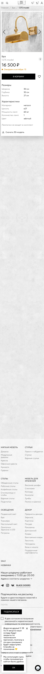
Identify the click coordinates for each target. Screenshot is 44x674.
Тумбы (28, 498)
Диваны (5, 451)
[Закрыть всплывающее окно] (26, 628)
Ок (13, 667)
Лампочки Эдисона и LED (8, 528)
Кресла (4, 460)
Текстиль (29, 540)
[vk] (12, 585)
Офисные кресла (9, 464)
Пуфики (4, 470)
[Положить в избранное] (39, 77)
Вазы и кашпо (31, 547)
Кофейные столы (9, 489)
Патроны (5, 533)
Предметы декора (33, 514)
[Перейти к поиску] (8, 3)
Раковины (30, 527)
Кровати (5, 467)
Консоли (29, 495)
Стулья (29, 447)
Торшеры (5, 521)
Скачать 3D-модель (15, 132)
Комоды (29, 492)
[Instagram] (7, 585)
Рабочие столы (8, 486)
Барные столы (8, 498)
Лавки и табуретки (34, 451)
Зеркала (29, 517)
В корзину (18, 76)
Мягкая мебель (9, 447)
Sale (3, 561)
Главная (5, 8)
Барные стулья (32, 458)
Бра (13, 8)
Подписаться (11, 611)
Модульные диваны (6, 456)
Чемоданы (30, 544)
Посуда (28, 524)
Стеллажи (30, 488)
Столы (4, 478)
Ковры (28, 534)
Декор (28, 510)
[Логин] (41, 3)
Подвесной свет (8, 514)
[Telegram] (2, 585)
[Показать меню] (3, 3)
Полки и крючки (33, 502)
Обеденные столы (9, 483)
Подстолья (6, 502)
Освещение (7, 510)
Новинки (6, 565)
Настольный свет (9, 524)
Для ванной (30, 530)
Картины (29, 521)
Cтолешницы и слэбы (8, 494)
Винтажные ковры (34, 537)
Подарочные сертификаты (31, 551)
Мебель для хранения (31, 479)
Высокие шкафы (33, 485)
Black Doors (23, 585)
